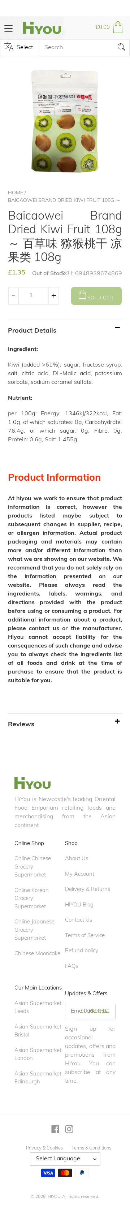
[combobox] (84, 48)
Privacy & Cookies (44, 1148)
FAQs (71, 966)
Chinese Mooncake (37, 954)
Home (15, 193)
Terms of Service (85, 936)
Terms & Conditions (91, 1148)
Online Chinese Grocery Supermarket (32, 867)
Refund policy (81, 951)
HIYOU (54, 1197)
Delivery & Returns (87, 889)
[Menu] (8, 28)
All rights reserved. (80, 1197)
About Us (76, 859)
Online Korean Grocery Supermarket (31, 899)
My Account (79, 874)
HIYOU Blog (79, 905)
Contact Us (78, 920)
